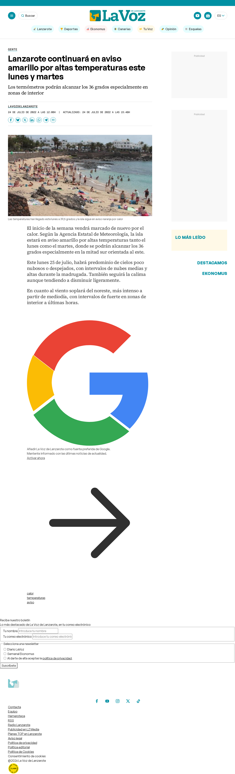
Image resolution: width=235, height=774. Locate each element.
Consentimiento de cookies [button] (27, 756)
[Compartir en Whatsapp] (39, 120)
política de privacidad (57, 658)
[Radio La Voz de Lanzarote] (208, 15)
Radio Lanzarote (19, 725)
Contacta (14, 707)
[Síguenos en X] (128, 701)
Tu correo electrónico (17, 636)
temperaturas (36, 598)
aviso (30, 602)
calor (30, 593)
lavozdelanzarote (23, 106)
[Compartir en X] (25, 120)
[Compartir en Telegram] (46, 120)
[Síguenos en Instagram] (117, 701)
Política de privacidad (22, 743)
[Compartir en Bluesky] (18, 120)
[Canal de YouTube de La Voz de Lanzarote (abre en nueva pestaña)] (197, 15)
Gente (12, 49)
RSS (11, 720)
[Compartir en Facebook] (11, 120)
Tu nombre (10, 631)
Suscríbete (8, 665)
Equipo (12, 711)
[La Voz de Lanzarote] (117, 15)
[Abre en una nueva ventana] (117, 768)
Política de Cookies (21, 752)
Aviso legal (15, 738)
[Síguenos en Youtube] (107, 701)
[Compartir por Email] (53, 120)
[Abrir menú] (11, 15)
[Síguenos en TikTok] (138, 701)
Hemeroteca (16, 716)
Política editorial (19, 747)
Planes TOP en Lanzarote (25, 734)
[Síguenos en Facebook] (97, 701)
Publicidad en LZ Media (23, 729)
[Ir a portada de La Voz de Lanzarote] (36, 695)
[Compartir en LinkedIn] (32, 120)
